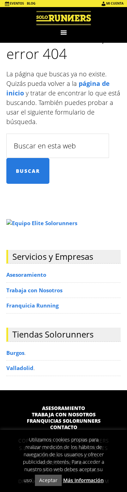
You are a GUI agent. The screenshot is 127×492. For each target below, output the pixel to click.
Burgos (15, 352)
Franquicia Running (32, 305)
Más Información (83, 480)
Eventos (17, 3)
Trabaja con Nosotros (34, 290)
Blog (31, 3)
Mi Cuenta (114, 3)
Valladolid (20, 367)
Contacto (63, 427)
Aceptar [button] (48, 480)
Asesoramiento (26, 274)
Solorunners (63, 17)
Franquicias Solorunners (64, 420)
